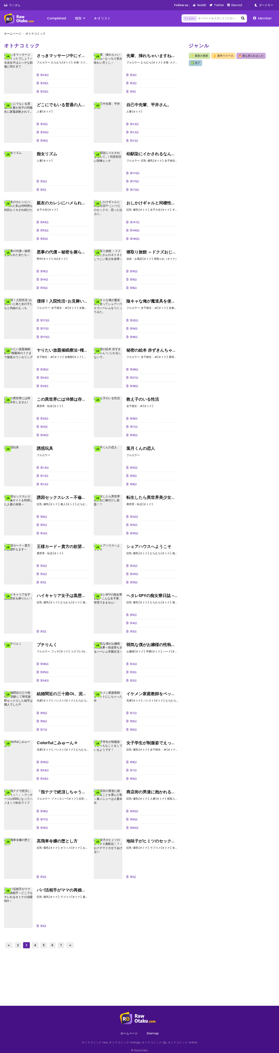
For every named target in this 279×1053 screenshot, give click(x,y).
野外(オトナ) (44, 259)
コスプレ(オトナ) (81, 651)
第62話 (134, 811)
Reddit (201, 5)
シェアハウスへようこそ (148, 546)
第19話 (44, 140)
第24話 (44, 75)
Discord (236, 5)
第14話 (44, 279)
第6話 (43, 516)
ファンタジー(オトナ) (64, 799)
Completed (56, 18)
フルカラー (43, 62)
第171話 (44, 328)
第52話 (44, 230)
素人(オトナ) (68, 504)
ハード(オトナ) (172, 651)
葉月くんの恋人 (140, 448)
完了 (195, 63)
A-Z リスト (102, 18)
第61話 (134, 819)
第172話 (134, 189)
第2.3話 (134, 124)
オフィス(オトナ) (70, 848)
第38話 (134, 369)
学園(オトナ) (154, 651)
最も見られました (251, 56)
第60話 (134, 827)
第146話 (135, 230)
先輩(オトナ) (44, 700)
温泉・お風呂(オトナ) (139, 259)
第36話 (134, 386)
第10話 (134, 271)
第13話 (44, 288)
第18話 (134, 337)
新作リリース (223, 56)
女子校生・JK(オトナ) (178, 161)
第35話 (44, 369)
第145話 (135, 238)
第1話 (133, 91)
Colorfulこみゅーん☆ (57, 743)
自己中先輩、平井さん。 (148, 105)
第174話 (135, 173)
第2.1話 (134, 140)
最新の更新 (199, 56)
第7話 (43, 729)
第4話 (43, 533)
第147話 (135, 222)
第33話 (44, 386)
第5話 (43, 525)
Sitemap (153, 1033)
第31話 (44, 426)
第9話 (133, 279)
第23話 (44, 83)
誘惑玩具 (45, 448)
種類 (78, 18)
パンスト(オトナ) (64, 700)
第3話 (133, 75)
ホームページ (12, 33)
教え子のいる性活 (142, 399)
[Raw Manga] (20, 18)
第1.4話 (44, 467)
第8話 (133, 288)
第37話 (134, 377)
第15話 (44, 271)
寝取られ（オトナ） (166, 259)
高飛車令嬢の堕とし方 (57, 841)
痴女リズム (47, 154)
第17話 (134, 426)
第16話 (134, 435)
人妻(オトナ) (44, 112)
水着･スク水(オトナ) (86, 62)
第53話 (44, 222)
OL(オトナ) (60, 259)
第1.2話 (44, 484)
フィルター (189, 18)
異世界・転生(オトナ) (50, 406)
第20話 (44, 132)
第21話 (44, 124)
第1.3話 (44, 476)
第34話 (44, 377)
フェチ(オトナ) (60, 651)
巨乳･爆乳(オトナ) (152, 161)
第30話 (44, 435)
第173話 (134, 181)
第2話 (133, 83)
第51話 (44, 238)
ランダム (14, 5)
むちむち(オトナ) (61, 62)
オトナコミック (36, 33)
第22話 (44, 91)
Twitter (219, 5)
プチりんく (47, 644)
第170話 (45, 337)
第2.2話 (134, 132)
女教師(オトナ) (88, 308)
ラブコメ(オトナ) (160, 848)
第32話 (44, 418)
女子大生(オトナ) (47, 210)
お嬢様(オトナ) (135, 651)
